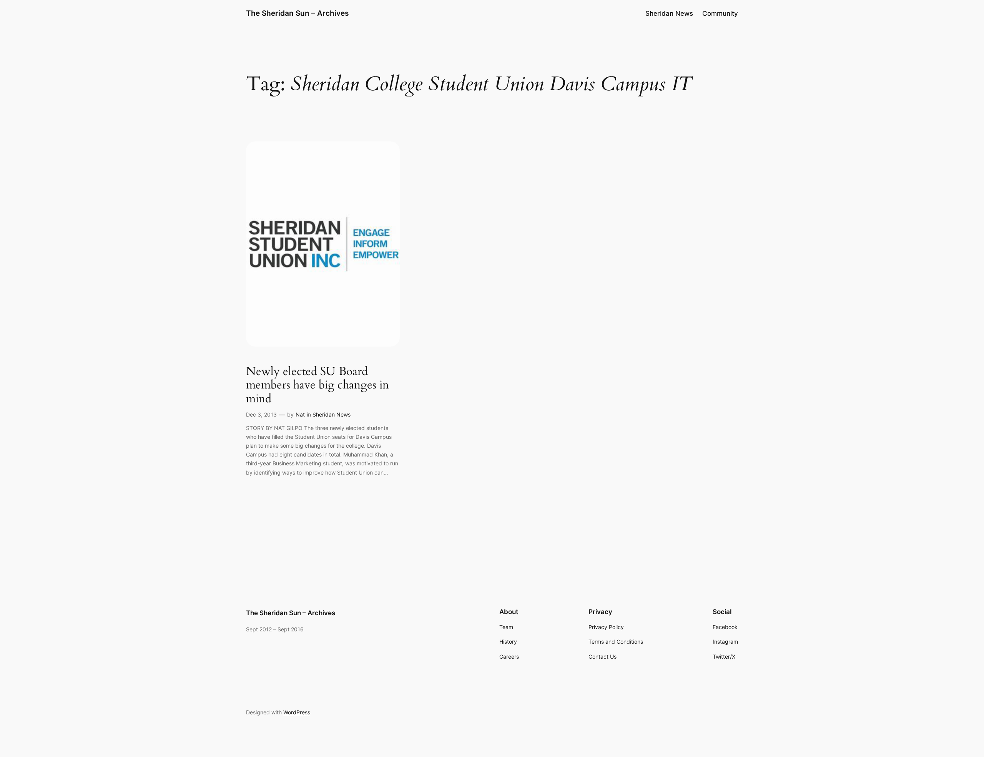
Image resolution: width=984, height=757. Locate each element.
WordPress (296, 712)
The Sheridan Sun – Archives (297, 13)
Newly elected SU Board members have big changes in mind (317, 385)
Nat (300, 414)
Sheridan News (331, 414)
